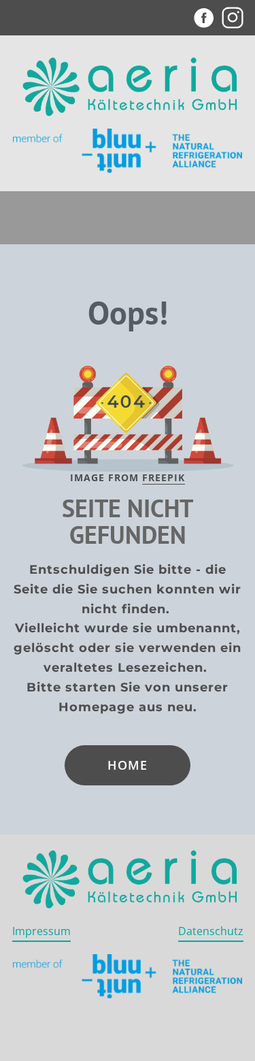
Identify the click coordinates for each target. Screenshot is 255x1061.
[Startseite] (127, 89)
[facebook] (204, 18)
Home (127, 765)
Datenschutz (210, 931)
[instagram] (232, 18)
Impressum (41, 931)
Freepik (163, 477)
